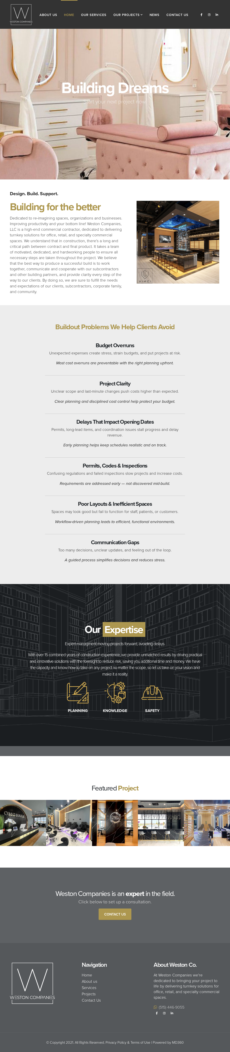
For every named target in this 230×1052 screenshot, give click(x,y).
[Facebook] (201, 14)
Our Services (93, 14)
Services (89, 987)
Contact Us (177, 14)
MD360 (178, 1042)
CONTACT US (118, 118)
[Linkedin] (217, 14)
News (154, 14)
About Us (48, 14)
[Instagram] (209, 14)
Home (69, 14)
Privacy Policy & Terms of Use (128, 1042)
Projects (89, 993)
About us (89, 981)
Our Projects (126, 14)
